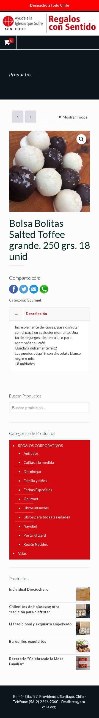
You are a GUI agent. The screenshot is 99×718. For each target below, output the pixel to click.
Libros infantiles (36, 508)
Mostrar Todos (75, 117)
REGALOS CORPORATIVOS (40, 445)
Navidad (30, 526)
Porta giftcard (35, 535)
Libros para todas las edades (47, 517)
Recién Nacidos (36, 544)
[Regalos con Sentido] (49, 23)
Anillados (31, 453)
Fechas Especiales (38, 490)
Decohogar (33, 471)
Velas (22, 553)
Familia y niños (35, 480)
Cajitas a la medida (39, 462)
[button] (81, 139)
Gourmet (34, 300)
